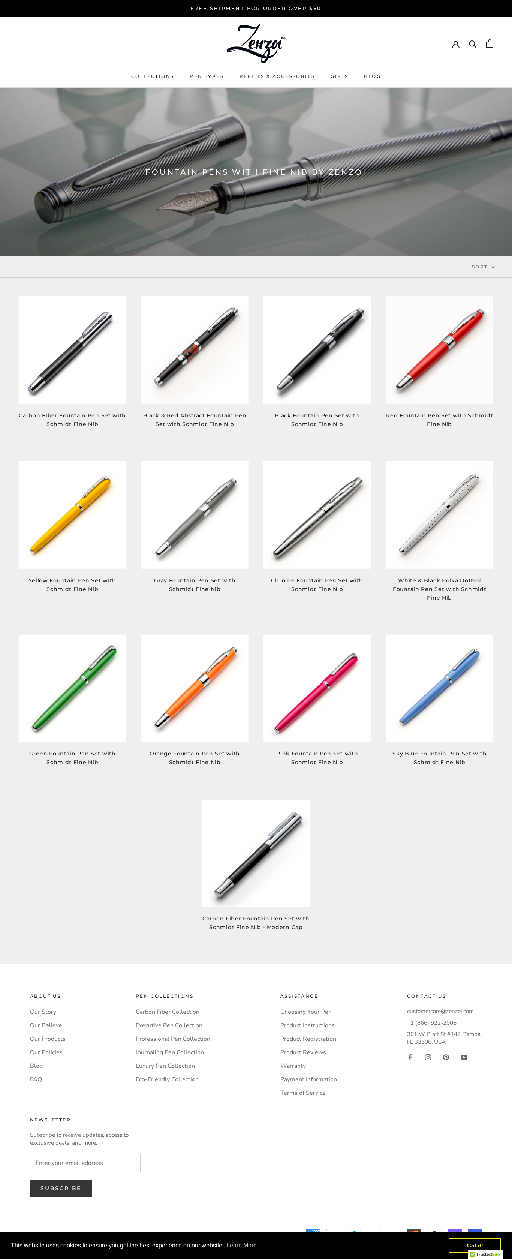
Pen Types (207, 76)
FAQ (36, 1079)
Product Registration (308, 1039)
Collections (152, 76)
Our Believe (46, 1025)
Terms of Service (303, 1093)
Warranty (293, 1066)
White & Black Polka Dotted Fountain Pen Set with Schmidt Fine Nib (439, 589)
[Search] (473, 44)
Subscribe (60, 1188)
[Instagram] (428, 1057)
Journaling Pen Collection (170, 1052)
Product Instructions (307, 1025)
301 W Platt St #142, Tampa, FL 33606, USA (444, 1038)
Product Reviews (303, 1052)
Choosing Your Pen (306, 1012)
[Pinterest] (446, 1057)
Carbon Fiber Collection (167, 1012)
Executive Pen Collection (169, 1025)
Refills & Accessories (277, 76)
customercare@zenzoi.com (440, 1011)
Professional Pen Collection (173, 1039)
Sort (481, 267)
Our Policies (46, 1052)
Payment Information (308, 1079)
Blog (372, 76)
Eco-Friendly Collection (167, 1079)
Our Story (43, 1012)
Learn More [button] (241, 1245)
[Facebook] (410, 1057)
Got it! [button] (475, 1246)
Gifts (339, 76)
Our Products (48, 1039)
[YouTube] (464, 1057)
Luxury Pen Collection (165, 1066)
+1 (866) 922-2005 (432, 1023)
